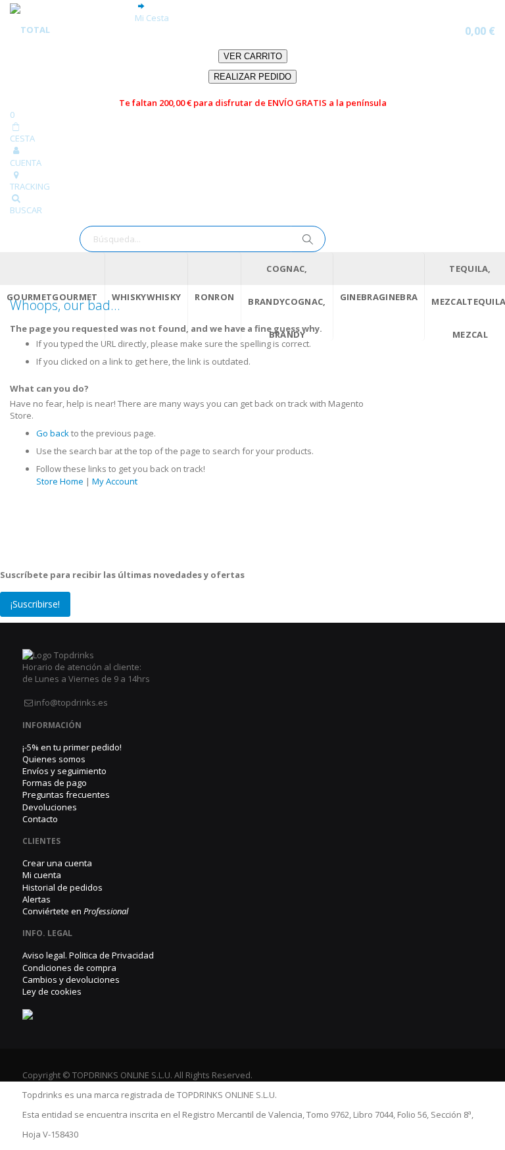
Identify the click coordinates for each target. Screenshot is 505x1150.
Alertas (36, 899)
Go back (52, 433)
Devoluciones (49, 807)
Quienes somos (53, 759)
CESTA (22, 138)
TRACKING (30, 186)
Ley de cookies (52, 991)
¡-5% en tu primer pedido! (72, 747)
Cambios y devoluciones (71, 979)
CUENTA (25, 163)
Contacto (40, 819)
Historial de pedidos (62, 887)
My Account (114, 481)
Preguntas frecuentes (66, 794)
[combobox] (202, 239)
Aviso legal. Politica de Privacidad (88, 955)
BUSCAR (26, 210)
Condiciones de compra (69, 968)
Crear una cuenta (57, 863)
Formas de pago (54, 783)
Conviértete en (75, 911)
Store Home (60, 481)
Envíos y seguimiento (64, 771)
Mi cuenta (41, 875)
